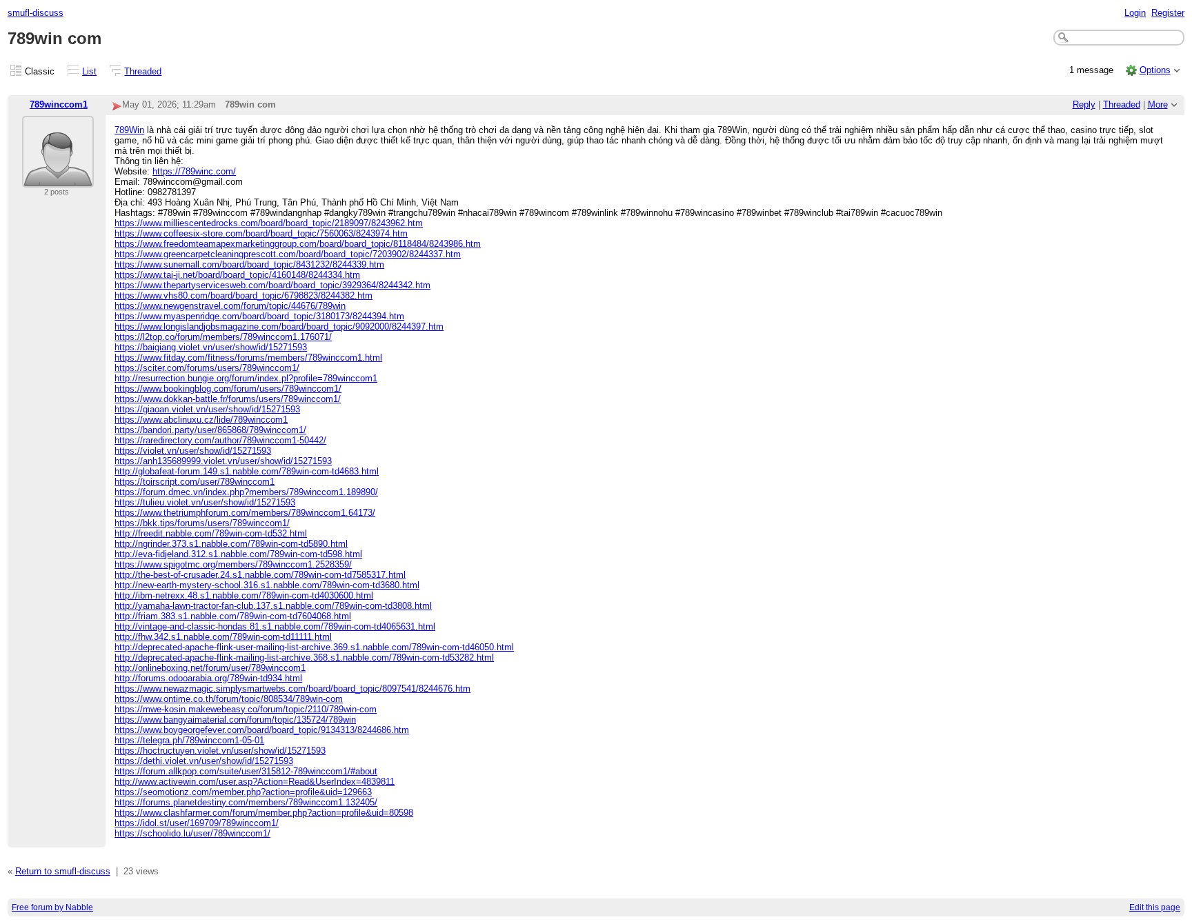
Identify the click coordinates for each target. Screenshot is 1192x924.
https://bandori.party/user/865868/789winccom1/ (210, 430)
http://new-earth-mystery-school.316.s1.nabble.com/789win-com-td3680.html (267, 585)
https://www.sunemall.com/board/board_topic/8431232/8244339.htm (249, 264)
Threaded (142, 71)
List (89, 71)
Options (1155, 70)
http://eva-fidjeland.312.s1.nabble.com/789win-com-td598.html (238, 554)
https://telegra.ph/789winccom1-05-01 (189, 740)
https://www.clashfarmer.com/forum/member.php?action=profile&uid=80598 (264, 812)
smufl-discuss (35, 13)
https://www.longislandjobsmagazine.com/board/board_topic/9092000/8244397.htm (279, 326)
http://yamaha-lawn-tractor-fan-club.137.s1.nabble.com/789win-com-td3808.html (273, 606)
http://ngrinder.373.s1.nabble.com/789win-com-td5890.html (231, 544)
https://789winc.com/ (194, 171)
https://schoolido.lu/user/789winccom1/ (192, 833)
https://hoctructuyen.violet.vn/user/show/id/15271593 (220, 750)
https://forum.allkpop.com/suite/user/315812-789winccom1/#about (246, 771)
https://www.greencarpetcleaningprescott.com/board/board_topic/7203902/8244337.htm (288, 254)
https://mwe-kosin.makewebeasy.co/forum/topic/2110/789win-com (246, 709)
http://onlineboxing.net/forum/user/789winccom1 (210, 668)
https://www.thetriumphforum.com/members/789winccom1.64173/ (245, 513)
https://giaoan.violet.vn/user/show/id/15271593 (207, 409)
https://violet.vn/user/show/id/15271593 (193, 450)
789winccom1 (59, 104)
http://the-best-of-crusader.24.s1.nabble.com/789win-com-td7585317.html (260, 575)
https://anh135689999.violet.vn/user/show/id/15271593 (223, 461)
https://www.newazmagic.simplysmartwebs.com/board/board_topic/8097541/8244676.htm (292, 688)
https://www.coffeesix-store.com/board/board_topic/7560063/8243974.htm (261, 233)
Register (1167, 13)
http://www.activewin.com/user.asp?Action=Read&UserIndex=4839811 (255, 781)
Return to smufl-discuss (62, 871)
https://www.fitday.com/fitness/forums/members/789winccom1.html (248, 357)
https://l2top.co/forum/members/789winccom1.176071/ (223, 337)
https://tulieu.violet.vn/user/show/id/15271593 (205, 502)
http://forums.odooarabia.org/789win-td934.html (208, 678)
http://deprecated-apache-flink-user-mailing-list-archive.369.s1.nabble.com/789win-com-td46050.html (314, 647)
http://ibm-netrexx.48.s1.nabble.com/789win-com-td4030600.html (244, 595)
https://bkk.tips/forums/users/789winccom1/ (202, 523)
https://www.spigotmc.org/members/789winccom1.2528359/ (233, 564)
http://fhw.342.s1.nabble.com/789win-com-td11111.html (223, 637)
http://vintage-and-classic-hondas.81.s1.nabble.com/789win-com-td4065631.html (275, 626)
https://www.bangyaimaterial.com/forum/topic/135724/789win (235, 719)
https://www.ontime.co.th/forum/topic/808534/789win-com (229, 699)
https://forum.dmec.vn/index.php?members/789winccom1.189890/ (246, 492)
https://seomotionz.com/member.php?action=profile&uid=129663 (243, 792)
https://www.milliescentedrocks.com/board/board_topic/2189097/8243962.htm (269, 223)
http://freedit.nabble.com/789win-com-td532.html (211, 533)
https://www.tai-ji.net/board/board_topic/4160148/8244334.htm (237, 275)
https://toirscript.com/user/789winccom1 (195, 481)
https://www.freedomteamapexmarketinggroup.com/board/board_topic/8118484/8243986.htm (298, 244)
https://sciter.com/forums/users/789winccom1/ (207, 368)
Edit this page (1154, 907)
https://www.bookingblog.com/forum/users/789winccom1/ (228, 388)
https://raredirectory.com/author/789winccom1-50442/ (220, 440)
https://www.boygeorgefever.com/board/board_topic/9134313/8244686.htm (262, 730)
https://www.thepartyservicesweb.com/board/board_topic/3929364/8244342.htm (272, 285)
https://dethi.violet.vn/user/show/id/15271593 (204, 761)
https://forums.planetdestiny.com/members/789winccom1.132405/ (246, 802)
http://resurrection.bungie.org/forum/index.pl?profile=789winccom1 (246, 378)
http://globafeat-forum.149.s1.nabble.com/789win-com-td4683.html (247, 471)
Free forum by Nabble (52, 907)
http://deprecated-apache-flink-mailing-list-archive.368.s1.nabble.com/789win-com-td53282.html (304, 657)
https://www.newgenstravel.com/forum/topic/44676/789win (230, 306)
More (1158, 104)
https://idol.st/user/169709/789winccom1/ (197, 823)
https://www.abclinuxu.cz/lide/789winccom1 (201, 419)
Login (1135, 13)
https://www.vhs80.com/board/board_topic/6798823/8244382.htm (243, 295)
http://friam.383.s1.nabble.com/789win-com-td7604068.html (233, 616)
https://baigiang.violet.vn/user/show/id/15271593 (211, 347)
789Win (129, 130)
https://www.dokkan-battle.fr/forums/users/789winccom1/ (228, 399)
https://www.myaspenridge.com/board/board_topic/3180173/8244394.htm (259, 316)
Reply (1084, 104)
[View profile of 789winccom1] (58, 179)
